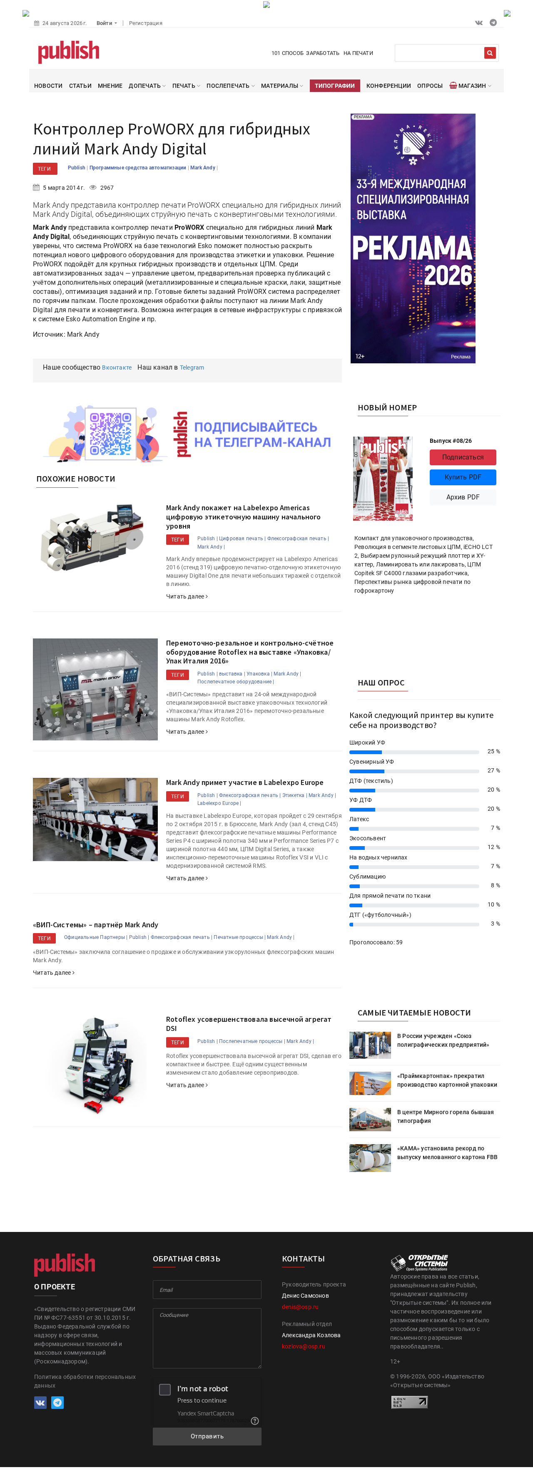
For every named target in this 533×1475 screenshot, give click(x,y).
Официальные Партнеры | (95, 937)
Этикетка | (294, 795)
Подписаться (463, 457)
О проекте (54, 1286)
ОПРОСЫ (430, 85)
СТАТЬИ (80, 85)
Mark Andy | (211, 547)
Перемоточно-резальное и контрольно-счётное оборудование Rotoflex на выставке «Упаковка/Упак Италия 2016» (250, 651)
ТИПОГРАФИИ (335, 85)
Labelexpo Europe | (219, 803)
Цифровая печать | (242, 538)
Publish (77, 168)
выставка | (232, 674)
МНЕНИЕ (110, 85)
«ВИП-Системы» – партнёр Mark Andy (96, 924)
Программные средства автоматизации (139, 168)
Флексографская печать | (298, 538)
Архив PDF (463, 497)
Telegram (192, 367)
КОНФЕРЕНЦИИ (388, 85)
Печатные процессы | (240, 937)
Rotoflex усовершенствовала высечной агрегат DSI (249, 1023)
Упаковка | (259, 674)
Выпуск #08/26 (451, 440)
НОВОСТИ (48, 85)
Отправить (207, 1436)
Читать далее (186, 596)
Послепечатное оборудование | (235, 682)
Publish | (207, 538)
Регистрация (145, 23)
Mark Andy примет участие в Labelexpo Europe (245, 782)
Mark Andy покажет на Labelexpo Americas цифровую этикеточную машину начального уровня (243, 516)
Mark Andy (203, 168)
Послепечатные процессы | (252, 1041)
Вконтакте (117, 367)
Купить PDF (463, 477)
